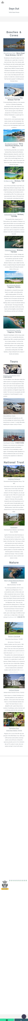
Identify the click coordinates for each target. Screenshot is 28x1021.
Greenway (14, 527)
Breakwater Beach (11, 144)
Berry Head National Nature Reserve (14, 581)
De (4, 416)
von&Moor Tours (10, 416)
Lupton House (14, 690)
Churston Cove (10, 250)
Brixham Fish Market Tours (11, 375)
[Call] (24, 1016)
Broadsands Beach (13, 285)
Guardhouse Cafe (12, 617)
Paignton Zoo (14, 728)
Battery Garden (13, 636)
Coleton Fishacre (14, 479)
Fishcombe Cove (10, 214)
